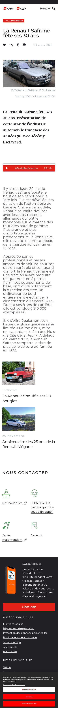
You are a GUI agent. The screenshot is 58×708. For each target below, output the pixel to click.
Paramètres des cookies (29, 689)
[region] (29, 690)
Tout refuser (29, 696)
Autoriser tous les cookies (29, 703)
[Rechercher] (54, 8)
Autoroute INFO (14, 20)
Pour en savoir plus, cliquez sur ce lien (14, 685)
